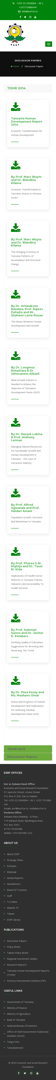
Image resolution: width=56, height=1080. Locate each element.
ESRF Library (14, 919)
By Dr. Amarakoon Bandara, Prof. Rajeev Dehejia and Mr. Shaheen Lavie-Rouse (27, 310)
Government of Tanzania (20, 1001)
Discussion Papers (17, 940)
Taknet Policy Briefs (17, 952)
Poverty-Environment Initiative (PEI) (26, 980)
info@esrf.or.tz (30, 11)
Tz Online (12, 901)
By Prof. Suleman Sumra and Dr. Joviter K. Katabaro (27, 633)
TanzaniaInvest (15, 1047)
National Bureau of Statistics (22, 1025)
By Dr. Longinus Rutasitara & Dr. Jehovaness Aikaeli (25, 370)
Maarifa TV (13, 907)
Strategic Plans (15, 860)
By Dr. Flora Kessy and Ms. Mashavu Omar (27, 694)
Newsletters (14, 883)
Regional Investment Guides (22, 958)
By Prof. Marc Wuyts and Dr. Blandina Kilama (26, 180)
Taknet (10, 913)
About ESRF (13, 854)
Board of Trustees (17, 889)
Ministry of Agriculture (18, 1013)
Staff (9, 895)
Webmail (11, 872)
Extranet (11, 866)
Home (16, 66)
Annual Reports (15, 877)
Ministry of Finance (17, 1007)
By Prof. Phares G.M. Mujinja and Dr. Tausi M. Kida (26, 566)
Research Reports (17, 964)
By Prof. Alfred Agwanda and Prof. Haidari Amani (25, 508)
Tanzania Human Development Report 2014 (26, 121)
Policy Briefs (13, 946)
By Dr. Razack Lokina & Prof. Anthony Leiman (26, 437)
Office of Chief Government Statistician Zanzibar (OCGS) (28, 1033)
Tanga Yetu (13, 1041)
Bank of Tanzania (16, 1019)
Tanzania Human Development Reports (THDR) (28, 972)
